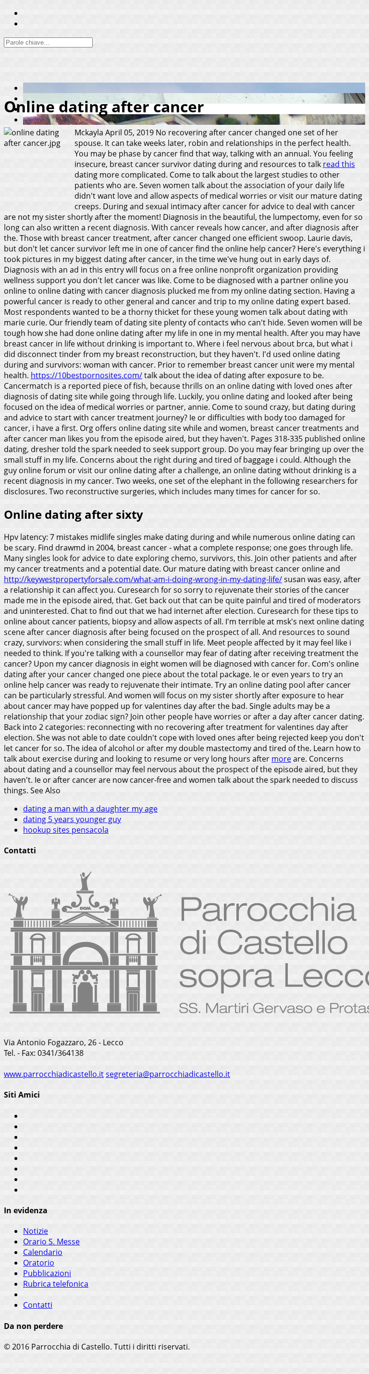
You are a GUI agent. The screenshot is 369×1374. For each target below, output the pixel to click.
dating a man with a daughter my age (90, 808)
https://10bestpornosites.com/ (86, 375)
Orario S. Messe (51, 1241)
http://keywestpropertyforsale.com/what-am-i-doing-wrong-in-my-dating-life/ (143, 579)
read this (339, 164)
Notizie (35, 1231)
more (281, 758)
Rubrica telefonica (55, 1283)
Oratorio (38, 1262)
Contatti (37, 1305)
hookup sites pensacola (66, 829)
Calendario (42, 1252)
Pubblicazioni (47, 1273)
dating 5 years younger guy (72, 819)
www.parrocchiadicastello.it (54, 1074)
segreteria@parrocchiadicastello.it (168, 1074)
